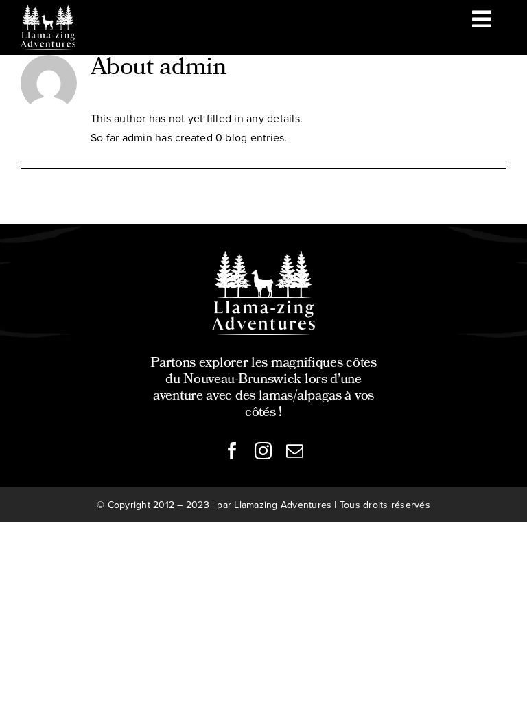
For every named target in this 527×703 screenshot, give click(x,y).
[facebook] (232, 450)
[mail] (294, 450)
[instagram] (263, 450)
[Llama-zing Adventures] (263, 256)
